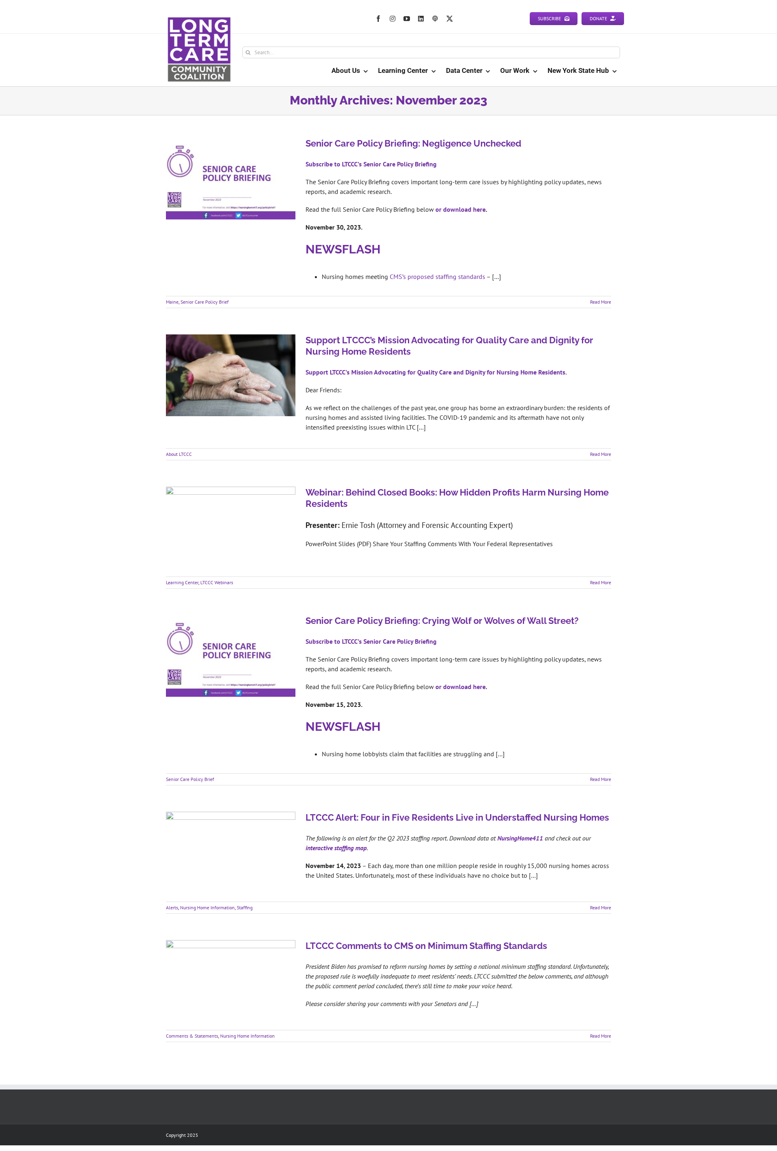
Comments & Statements (192, 1036)
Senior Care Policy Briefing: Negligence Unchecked (413, 143)
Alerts (172, 907)
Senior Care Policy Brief (204, 302)
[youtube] (406, 18)
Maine (172, 302)
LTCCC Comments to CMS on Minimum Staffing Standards (426, 945)
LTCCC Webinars (216, 582)
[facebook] (378, 18)
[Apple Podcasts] (435, 18)
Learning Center (182, 582)
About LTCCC (179, 454)
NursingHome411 (520, 838)
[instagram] (392, 18)
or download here (460, 209)
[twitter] (449, 18)
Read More (600, 302)
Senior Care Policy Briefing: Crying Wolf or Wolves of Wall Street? (442, 620)
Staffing (245, 907)
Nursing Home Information (207, 907)
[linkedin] (421, 18)
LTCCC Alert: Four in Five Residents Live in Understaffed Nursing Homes (457, 817)
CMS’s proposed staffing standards (437, 276)
